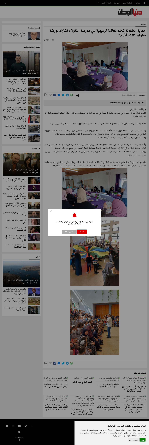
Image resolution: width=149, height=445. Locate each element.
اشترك (82, 231)
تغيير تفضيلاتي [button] (133, 440)
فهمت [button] (142, 440)
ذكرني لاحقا (69, 231)
